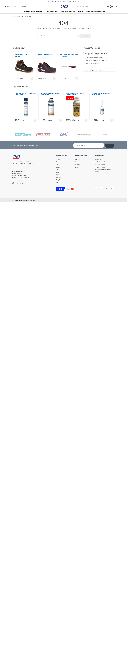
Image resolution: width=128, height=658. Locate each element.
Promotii (88, 67)
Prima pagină (16, 16)
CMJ (57, 164)
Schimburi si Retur (100, 164)
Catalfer (58, 162)
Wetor (57, 182)
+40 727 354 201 (11, 6)
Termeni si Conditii (100, 167)
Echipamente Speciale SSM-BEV (95, 57)
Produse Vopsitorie (91, 63)
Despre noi (98, 159)
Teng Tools (59, 180)
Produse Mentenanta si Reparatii (95, 60)
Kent (57, 169)
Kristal (57, 172)
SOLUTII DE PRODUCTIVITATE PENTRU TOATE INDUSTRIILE (64, 1)
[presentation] (114, 134)
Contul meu (78, 162)
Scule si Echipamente (91, 70)
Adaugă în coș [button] (34, 120)
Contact (77, 164)
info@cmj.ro (24, 6)
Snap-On (58, 177)
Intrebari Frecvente (100, 162)
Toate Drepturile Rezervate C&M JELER (25, 200)
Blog (76, 167)
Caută (85, 36)
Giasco (58, 167)
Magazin (77, 159)
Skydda (58, 174)
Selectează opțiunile (30, 78)
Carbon (58, 159)
